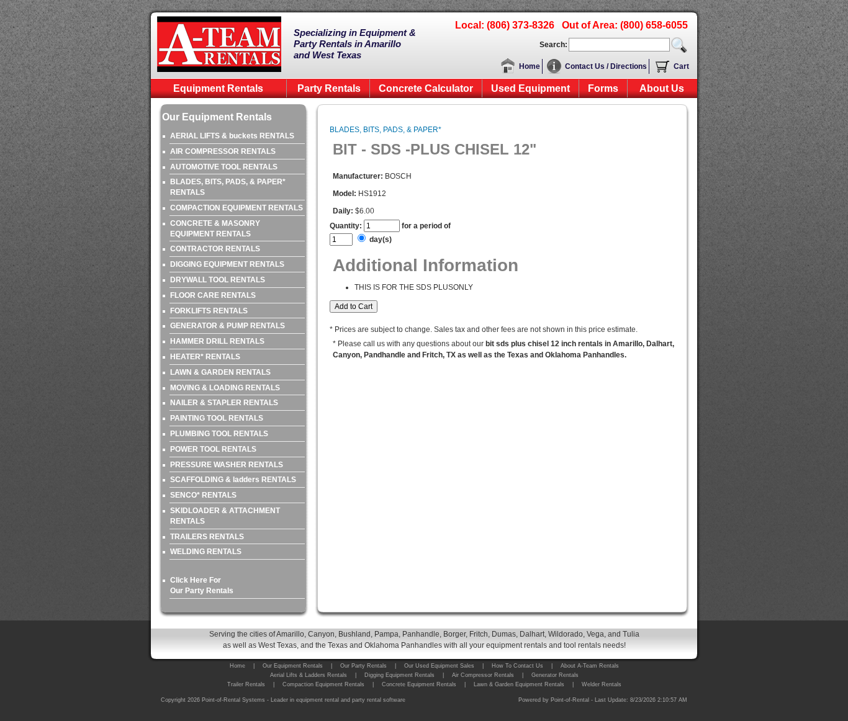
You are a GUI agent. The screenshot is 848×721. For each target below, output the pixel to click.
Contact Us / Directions (606, 66)
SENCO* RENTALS (203, 495)
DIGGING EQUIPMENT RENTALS (227, 264)
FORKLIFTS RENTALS (209, 311)
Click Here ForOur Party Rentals (201, 585)
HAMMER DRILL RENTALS (217, 341)
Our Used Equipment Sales (439, 666)
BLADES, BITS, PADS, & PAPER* (385, 129)
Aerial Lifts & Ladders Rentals (308, 675)
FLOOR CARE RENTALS (213, 295)
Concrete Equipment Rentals (419, 684)
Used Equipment (530, 88)
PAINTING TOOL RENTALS (216, 418)
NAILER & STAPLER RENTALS (224, 402)
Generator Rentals (555, 675)
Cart (681, 66)
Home (529, 66)
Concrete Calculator (426, 88)
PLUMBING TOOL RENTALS (219, 433)
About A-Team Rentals (590, 666)
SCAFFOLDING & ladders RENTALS (233, 479)
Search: (553, 44)
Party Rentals (329, 88)
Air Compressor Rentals (483, 675)
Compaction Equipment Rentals (323, 684)
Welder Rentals (601, 684)
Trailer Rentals (246, 684)
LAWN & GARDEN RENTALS (220, 372)
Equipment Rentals (218, 88)
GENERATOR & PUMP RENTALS (227, 325)
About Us (661, 88)
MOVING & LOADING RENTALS (225, 387)
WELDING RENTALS (205, 551)
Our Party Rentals (363, 666)
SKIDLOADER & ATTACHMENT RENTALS (225, 516)
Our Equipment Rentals (293, 666)
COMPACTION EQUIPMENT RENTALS (236, 208)
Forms (603, 88)
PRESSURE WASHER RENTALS (226, 464)
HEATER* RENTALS (205, 356)
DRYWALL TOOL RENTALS (217, 279)
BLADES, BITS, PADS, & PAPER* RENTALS (228, 187)
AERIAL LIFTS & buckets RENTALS (232, 136)
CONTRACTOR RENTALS (215, 248)
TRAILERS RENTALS (207, 536)
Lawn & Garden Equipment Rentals (519, 684)
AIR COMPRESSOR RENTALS (223, 151)
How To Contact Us (517, 666)
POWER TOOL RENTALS (213, 449)
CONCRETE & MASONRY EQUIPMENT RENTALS (215, 228)
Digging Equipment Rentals (399, 675)
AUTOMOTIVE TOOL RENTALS (223, 167)
